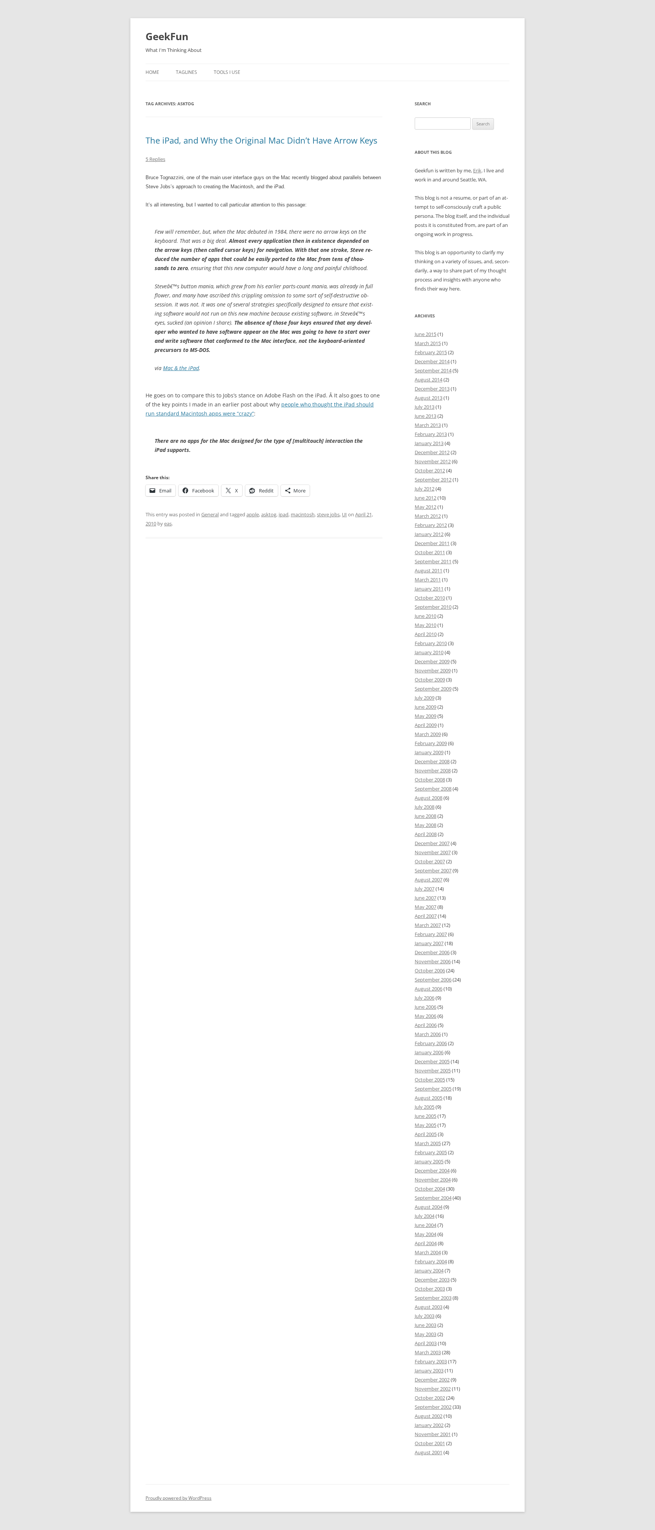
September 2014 (433, 370)
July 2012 (424, 488)
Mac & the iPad (181, 368)
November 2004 (433, 1179)
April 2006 (426, 1025)
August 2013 (428, 397)
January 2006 (429, 1052)
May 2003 (425, 1334)
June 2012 (425, 497)
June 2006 (425, 1006)
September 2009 (433, 688)
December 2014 (432, 361)
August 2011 (428, 570)
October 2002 (430, 1397)
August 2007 (428, 879)
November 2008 (433, 770)
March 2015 (428, 343)
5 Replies (155, 159)
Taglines (186, 72)
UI (344, 514)
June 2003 (425, 1325)
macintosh (303, 514)
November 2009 (433, 670)
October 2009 (430, 679)
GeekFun (167, 36)
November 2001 (433, 1434)
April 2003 (426, 1343)
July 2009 (424, 697)
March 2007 (428, 925)
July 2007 (424, 888)
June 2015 (425, 334)
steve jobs (328, 514)
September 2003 (433, 1297)
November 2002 (433, 1388)
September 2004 (433, 1197)
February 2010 (431, 643)
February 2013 (431, 434)
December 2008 (432, 761)
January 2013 (429, 443)
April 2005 (426, 1134)
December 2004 (432, 1170)
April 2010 (426, 634)
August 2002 (428, 1416)
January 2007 (429, 943)
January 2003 (429, 1370)
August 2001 (428, 1452)
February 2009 (431, 743)
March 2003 (428, 1352)
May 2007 (425, 906)
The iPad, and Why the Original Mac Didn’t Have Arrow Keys (261, 140)
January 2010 (429, 652)
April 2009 (426, 725)
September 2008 (433, 788)
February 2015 (431, 352)
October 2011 (430, 552)
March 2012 (428, 516)
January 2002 (429, 1425)
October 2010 (430, 597)
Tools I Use (227, 72)
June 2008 (425, 816)
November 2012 (433, 461)
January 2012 (429, 534)
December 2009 (432, 661)
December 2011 (432, 543)
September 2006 (433, 979)
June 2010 (425, 616)
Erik (477, 170)
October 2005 (430, 1079)
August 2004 (428, 1206)
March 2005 (428, 1143)
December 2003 (432, 1279)
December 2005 (432, 1061)
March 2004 (428, 1252)
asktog (268, 514)
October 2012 (430, 470)
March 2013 (428, 425)
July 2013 (424, 406)
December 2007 (432, 843)
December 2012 (432, 452)
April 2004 (426, 1243)
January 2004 (429, 1270)
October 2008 (430, 779)
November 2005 (433, 1070)
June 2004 (425, 1225)
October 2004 (430, 1188)
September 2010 (433, 606)
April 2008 (426, 834)
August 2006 (428, 988)
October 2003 (430, 1288)
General (210, 514)
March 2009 (428, 734)
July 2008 (424, 806)
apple (252, 514)
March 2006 (428, 1034)
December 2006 (432, 952)
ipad (283, 514)
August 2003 (428, 1306)
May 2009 (425, 716)
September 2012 (433, 479)
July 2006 (424, 997)
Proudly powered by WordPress (179, 1498)
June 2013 (425, 416)
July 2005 (424, 1106)
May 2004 (425, 1234)
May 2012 (425, 506)
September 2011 (433, 561)
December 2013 (432, 388)
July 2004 (424, 1216)
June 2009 (425, 706)
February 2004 (431, 1261)
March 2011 (428, 579)
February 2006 (431, 1043)
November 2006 (433, 961)
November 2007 (433, 852)
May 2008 (425, 825)
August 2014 (428, 379)
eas (168, 523)
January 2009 (429, 752)
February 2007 (431, 934)
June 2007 (425, 897)
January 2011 (429, 588)
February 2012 (431, 525)
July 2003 (424, 1316)
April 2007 (426, 916)
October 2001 (430, 1443)
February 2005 (431, 1152)
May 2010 (425, 625)
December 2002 (432, 1379)
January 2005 (429, 1161)
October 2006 (430, 970)
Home (152, 72)
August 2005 (428, 1097)
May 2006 (425, 1016)
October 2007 (430, 861)
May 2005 (425, 1125)
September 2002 (433, 1406)
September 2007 (433, 870)
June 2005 (425, 1116)
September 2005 (433, 1088)
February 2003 (431, 1361)
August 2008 (428, 797)
